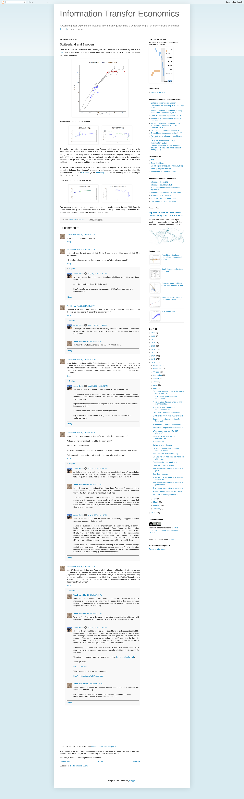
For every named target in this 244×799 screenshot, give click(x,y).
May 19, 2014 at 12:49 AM (93, 684)
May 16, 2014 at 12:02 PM (98, 386)
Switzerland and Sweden (162, 445)
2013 (153, 513)
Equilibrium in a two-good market (165, 462)
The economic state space (161, 195)
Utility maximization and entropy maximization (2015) (163, 142)
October (156, 372)
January (156, 509)
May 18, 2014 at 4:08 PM (86, 433)
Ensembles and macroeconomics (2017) (166, 133)
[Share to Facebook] (98, 219)
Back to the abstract (160, 474)
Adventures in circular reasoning (165, 454)
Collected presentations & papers (164, 103)
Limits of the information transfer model (168, 416)
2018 (153, 349)
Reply (69, 242)
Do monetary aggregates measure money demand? (166, 449)
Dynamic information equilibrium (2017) (166, 130)
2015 (153, 359)
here (61, 52)
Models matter (158, 442)
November (157, 369)
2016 (153, 356)
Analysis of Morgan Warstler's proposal (168, 428)
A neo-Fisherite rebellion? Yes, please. (168, 491)
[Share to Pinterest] (101, 219)
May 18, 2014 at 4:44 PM (92, 485)
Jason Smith (78, 274)
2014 (153, 363)
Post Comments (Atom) (79, 766)
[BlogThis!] (93, 219)
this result (85, 173)
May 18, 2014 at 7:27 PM (97, 628)
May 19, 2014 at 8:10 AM (97, 515)
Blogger (132, 781)
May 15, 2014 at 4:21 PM (86, 250)
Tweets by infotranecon (157, 549)
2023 (153, 333)
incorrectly (100, 173)
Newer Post (65, 762)
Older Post (136, 762)
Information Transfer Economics (119, 13)
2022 (153, 336)
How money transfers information (163, 201)
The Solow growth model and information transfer (164, 408)
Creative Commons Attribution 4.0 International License (163, 530)
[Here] (63, 29)
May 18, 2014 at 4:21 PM (92, 613)
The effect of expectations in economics (168, 488)
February (157, 505)
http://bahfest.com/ (80, 666)
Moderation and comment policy (103, 747)
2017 (153, 353)
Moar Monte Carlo (168, 311)
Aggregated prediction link (161, 169)
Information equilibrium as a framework (166, 193)
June (155, 385)
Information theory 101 (159, 182)
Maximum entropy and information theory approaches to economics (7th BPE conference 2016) (166, 125)
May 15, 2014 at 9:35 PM (92, 342)
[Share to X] (96, 219)
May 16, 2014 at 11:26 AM (86, 360)
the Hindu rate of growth (125, 657)
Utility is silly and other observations (166, 413)
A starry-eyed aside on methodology (167, 424)
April (155, 499)
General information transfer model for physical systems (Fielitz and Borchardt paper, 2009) (166, 148)
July (155, 382)
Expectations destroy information (165, 495)
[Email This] (90, 219)
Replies (72, 269)
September (157, 375)
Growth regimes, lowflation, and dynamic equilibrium (172, 298)
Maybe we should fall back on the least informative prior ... (172, 285)
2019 (153, 346)
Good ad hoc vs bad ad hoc (163, 465)
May (155, 388)
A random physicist (158, 93)
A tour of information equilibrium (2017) (166, 116)
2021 (153, 339)
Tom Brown (71, 235)
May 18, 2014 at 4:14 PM (86, 567)
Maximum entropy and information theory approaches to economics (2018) (166, 112)
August (156, 379)
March (156, 502)
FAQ (152, 160)
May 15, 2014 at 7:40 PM (97, 325)
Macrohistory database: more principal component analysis (172, 257)
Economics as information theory (163, 198)
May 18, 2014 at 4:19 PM (92, 595)
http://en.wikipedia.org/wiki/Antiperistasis (88, 676)
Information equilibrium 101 (161, 185)
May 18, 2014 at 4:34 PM (97, 469)
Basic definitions (157, 163)
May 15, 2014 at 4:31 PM (97, 274)
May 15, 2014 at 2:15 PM (86, 235)
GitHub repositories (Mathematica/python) (167, 166)
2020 (153, 343)
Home (100, 762)
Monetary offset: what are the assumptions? (164, 437)
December (157, 365)
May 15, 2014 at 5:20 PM (86, 306)
